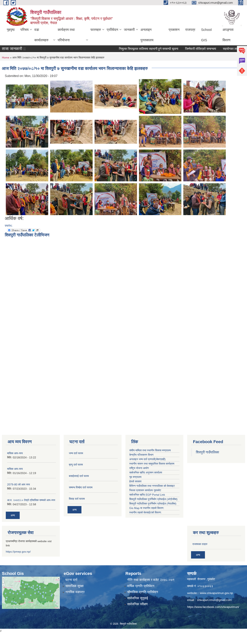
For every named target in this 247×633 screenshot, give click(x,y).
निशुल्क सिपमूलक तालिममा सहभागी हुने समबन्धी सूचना (138, 48)
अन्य (13, 515)
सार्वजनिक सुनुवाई (137, 598)
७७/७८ (9, 225)
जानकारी (129, 30)
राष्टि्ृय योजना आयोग (139, 468)
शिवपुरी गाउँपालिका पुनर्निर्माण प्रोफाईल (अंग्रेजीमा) (153, 499)
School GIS (206, 35)
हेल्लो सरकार (135, 481)
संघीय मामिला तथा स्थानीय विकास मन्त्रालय (150, 450)
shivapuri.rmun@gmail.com (214, 600)
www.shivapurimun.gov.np (216, 593)
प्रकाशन (174, 30)
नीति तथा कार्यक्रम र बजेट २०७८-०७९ (151, 580)
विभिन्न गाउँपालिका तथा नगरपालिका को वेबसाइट (152, 485)
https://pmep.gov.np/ (18, 551)
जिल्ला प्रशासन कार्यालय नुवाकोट (145, 490)
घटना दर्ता (71, 580)
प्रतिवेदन (112, 30)
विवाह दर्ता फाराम (77, 498)
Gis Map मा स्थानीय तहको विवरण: (146, 508)
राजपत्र (190, 30)
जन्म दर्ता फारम (76, 453)
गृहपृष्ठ (11, 30)
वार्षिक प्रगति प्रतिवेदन (140, 586)
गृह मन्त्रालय (135, 476)
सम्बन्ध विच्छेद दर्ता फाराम (80, 487)
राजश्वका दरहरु (199, 544)
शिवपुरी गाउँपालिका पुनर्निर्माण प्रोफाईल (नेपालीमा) (152, 503)
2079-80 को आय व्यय (18, 484)
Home (5, 57)
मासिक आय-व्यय (15, 453)
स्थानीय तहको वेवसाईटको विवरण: (145, 512)
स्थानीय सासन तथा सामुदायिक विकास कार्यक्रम (151, 463)
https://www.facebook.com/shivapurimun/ (213, 606)
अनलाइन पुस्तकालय (146, 35)
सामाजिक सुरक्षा (74, 586)
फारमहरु (96, 30)
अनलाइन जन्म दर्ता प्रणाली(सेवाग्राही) (147, 459)
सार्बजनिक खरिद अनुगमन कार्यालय (145, 472)
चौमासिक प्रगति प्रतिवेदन (142, 592)
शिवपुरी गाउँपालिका (207, 452)
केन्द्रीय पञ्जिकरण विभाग (141, 454)
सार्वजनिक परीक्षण (137, 604)
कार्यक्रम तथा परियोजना (66, 35)
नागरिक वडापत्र (75, 592)
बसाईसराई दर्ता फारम (79, 475)
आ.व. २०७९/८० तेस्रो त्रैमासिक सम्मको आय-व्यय (31, 500)
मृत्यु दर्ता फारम (76, 464)
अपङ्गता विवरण (227, 35)
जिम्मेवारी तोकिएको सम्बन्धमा (190, 48)
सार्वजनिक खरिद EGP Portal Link (147, 494)
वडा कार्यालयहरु (41, 35)
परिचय (24, 30)
